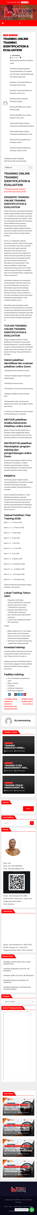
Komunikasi (8, 1125)
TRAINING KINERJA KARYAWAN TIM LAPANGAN (14, 1171)
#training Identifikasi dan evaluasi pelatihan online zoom (20, 116)
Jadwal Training (17, 1206)
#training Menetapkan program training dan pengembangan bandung (22, 125)
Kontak (25, 1206)
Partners (30, 1206)
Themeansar (18, 1202)
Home (6, 1206)
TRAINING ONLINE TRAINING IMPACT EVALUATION (27, 701)
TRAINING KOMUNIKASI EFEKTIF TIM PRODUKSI (16, 1128)
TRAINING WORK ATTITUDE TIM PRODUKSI (18, 975)
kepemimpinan (8, 1104)
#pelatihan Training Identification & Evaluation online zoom (21, 92)
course (6, 35)
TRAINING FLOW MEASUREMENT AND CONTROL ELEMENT (15, 767)
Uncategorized (13, 35)
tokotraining (16, 55)
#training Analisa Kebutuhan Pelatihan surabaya (19, 100)
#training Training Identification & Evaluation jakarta (20, 141)
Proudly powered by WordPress (13, 1199)
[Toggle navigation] (19, 23)
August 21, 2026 (11, 1133)
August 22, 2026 (11, 1112)
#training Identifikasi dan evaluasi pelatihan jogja (20, 108)
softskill (16, 1104)
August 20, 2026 (11, 1153)
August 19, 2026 (11, 1174)
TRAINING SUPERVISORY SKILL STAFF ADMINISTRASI (17, 1109)
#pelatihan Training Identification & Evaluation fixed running (21, 84)
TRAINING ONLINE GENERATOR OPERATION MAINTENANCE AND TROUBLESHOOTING (10, 704)
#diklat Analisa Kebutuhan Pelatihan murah (21, 62)
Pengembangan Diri (17, 1125)
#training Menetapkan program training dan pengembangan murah (21, 133)
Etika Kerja (8, 1145)
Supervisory (23, 1104)
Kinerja (7, 1166)
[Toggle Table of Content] (29, 167)
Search (6, 802)
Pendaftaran (12, 1211)
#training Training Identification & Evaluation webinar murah (20, 149)
